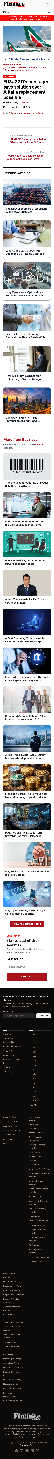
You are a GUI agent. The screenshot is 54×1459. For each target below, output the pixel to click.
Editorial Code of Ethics (13, 1367)
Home (6, 65)
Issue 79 (32, 1061)
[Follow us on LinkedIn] (32, 1450)
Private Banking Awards (13, 1388)
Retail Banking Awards (12, 1401)
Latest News (8, 1055)
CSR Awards (34, 1165)
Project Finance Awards (13, 1295)
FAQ (5, 1144)
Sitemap (24, 1445)
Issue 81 (32, 1052)
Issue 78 (32, 1065)
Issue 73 (32, 1087)
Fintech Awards (35, 1196)
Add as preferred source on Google (27, 113)
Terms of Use (9, 1067)
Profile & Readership (12, 1046)
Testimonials (8, 1135)
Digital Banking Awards (39, 1257)
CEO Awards (34, 1152)
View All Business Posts (27, 924)
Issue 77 (32, 1070)
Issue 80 (32, 1056)
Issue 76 (32, 1074)
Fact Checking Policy (12, 1380)
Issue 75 (32, 1078)
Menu (6, 12)
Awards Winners (10, 1126)
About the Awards (11, 1117)
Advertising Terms (11, 1072)
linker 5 (23, 102)
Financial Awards (10, 1384)
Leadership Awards (11, 1281)
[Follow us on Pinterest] (16, 1450)
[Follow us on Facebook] (27, 1450)
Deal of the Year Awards (39, 1169)
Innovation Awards (37, 1225)
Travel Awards (9, 1342)
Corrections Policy (11, 1363)
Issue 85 (32, 1034)
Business (16, 65)
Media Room (8, 1139)
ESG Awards (34, 1216)
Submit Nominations (11, 1130)
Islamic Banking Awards (13, 1286)
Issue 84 (32, 1039)
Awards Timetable (11, 1121)
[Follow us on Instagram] (21, 1450)
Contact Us (8, 1051)
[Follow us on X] (37, 1450)
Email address (9, 1011)
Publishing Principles (12, 1354)
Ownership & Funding (12, 1359)
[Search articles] (48, 4)
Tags (31, 1445)
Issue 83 (32, 1043)
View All (32, 1105)
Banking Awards (36, 1245)
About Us (7, 1034)
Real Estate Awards (11, 1290)
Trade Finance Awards (13, 1322)
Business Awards (36, 1133)
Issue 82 (32, 1048)
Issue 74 (32, 1083)
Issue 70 (32, 1101)
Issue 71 (32, 1096)
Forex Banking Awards (38, 1221)
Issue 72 (32, 1092)
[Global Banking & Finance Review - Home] (14, 4)
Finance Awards (36, 1262)
